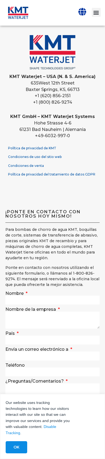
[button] (96, 12)
